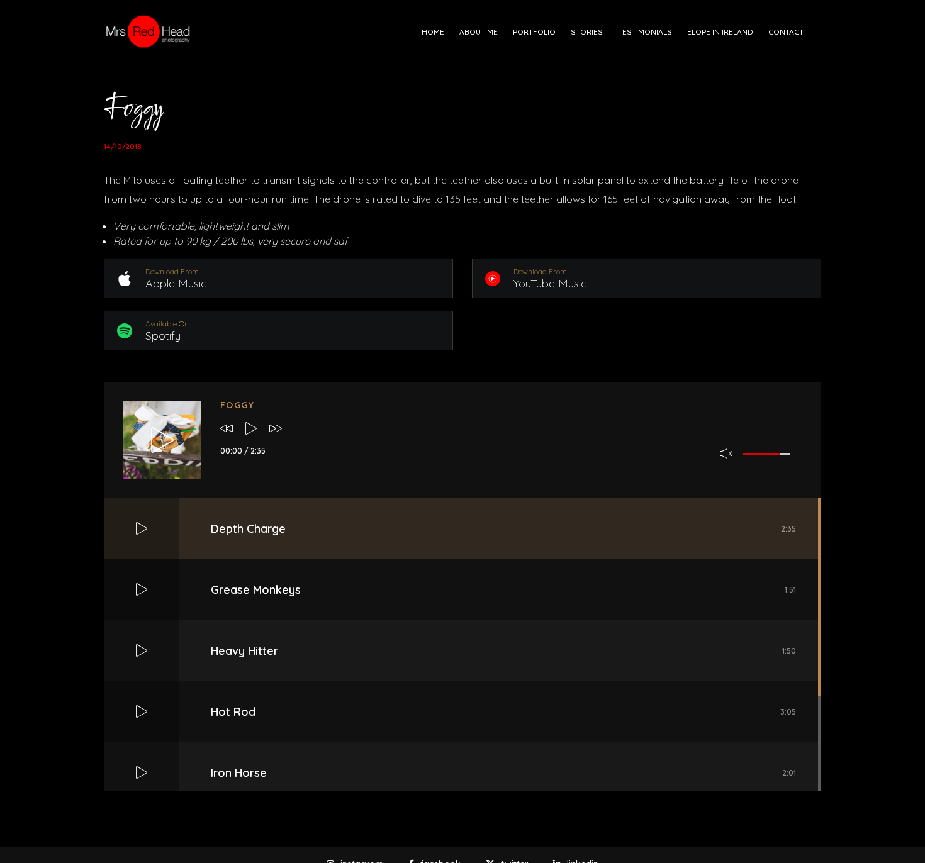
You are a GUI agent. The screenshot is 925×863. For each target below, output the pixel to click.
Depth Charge (503, 528)
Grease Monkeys (503, 589)
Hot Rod (503, 711)
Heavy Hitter (503, 650)
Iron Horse (503, 773)
